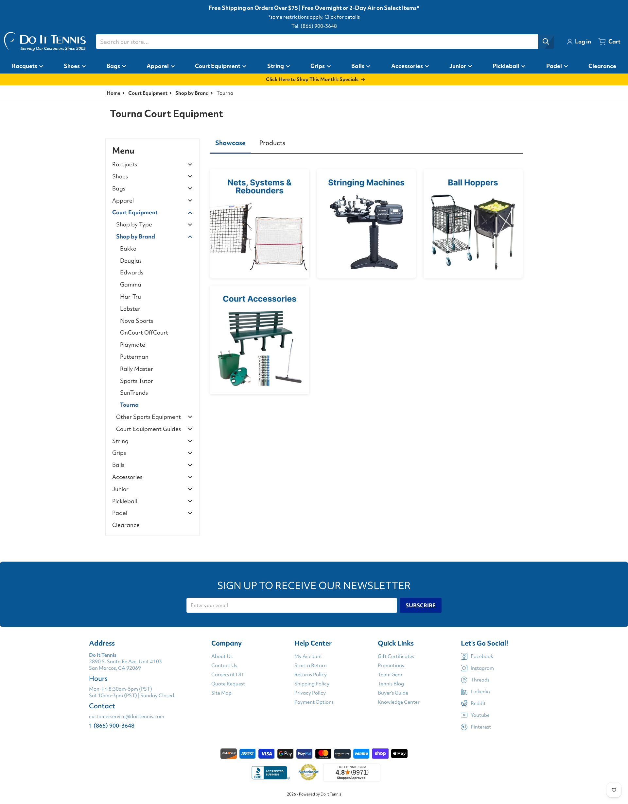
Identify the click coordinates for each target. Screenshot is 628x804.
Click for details (342, 17)
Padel (119, 513)
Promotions (391, 665)
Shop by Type (134, 224)
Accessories (127, 477)
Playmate (132, 344)
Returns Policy (310, 674)
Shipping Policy (311, 684)
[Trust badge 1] (270, 772)
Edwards (131, 272)
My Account (308, 656)
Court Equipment (147, 93)
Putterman (134, 356)
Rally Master (136, 368)
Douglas (131, 260)
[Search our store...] (546, 41)
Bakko (128, 248)
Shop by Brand (192, 93)
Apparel (123, 200)
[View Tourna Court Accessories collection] (259, 340)
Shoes (120, 176)
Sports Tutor (136, 381)
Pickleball (124, 501)
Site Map (221, 693)
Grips (119, 453)
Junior (120, 489)
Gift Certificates (396, 656)
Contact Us (224, 665)
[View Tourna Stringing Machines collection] (366, 223)
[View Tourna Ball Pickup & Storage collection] (473, 223)
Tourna (129, 404)
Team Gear (390, 674)
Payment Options (314, 702)
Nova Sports (136, 320)
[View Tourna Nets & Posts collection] (259, 223)
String (120, 441)
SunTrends (134, 392)
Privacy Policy (310, 693)
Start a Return (310, 665)
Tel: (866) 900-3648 (314, 26)
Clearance (126, 525)
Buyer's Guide (393, 693)
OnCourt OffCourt (144, 332)
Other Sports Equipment (148, 417)
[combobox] (324, 41)
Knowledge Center (399, 702)
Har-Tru (130, 296)
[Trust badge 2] (309, 772)
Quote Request (228, 684)
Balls (118, 465)
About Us (222, 656)
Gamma (130, 284)
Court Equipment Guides (148, 429)
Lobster (130, 308)
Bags (118, 188)
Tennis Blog (391, 684)
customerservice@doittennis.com (126, 716)
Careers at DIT (227, 674)
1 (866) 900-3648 (111, 725)
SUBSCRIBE (421, 605)
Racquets (124, 164)
